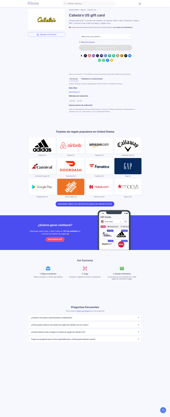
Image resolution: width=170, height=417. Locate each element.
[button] (163, 410)
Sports (83, 10)
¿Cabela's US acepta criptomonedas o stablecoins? (51, 318)
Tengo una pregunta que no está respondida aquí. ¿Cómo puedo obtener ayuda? (63, 339)
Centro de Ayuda (82, 311)
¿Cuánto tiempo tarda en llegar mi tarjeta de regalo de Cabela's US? (58, 332)
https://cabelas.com (74, 92)
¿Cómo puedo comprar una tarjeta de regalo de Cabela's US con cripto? (60, 325)
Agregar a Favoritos (48, 34)
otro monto (90, 42)
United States (74, 10)
